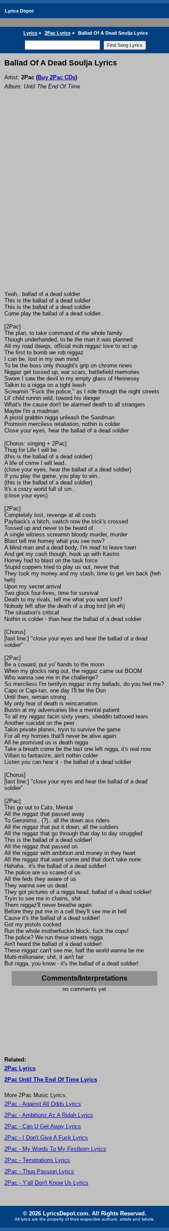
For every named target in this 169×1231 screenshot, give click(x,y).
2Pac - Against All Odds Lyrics (42, 1104)
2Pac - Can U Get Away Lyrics (42, 1126)
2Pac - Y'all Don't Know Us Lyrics (46, 1182)
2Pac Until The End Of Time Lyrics (50, 1079)
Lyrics (30, 33)
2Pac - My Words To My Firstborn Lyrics (55, 1149)
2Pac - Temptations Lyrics (37, 1160)
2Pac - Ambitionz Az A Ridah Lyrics (48, 1115)
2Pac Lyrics (58, 33)
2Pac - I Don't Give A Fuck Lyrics (46, 1137)
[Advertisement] (84, 201)
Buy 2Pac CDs (56, 77)
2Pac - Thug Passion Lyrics (39, 1171)
